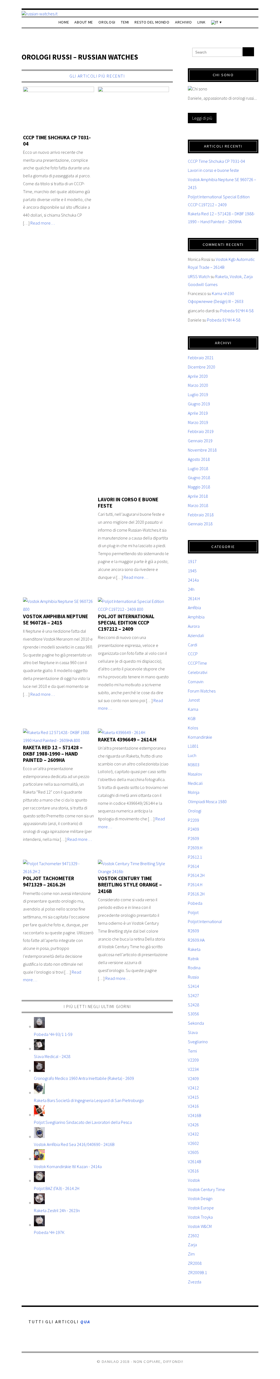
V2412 (193, 1088)
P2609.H (195, 847)
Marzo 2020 (198, 385)
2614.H (194, 598)
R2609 (193, 930)
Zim (191, 1254)
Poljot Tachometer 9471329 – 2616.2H (48, 881)
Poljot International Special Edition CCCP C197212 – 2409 (126, 622)
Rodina (194, 967)
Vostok (194, 1180)
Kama (193, 709)
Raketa (194, 949)
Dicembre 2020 (201, 367)
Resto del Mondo (152, 22)
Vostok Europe (201, 1207)
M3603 (193, 764)
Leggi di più (202, 118)
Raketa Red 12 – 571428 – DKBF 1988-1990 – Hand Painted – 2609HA (53, 753)
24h (191, 589)
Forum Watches (201, 691)
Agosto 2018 (199, 459)
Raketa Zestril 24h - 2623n (57, 1210)
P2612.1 (195, 857)
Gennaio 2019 (200, 440)
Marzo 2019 (198, 422)
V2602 (193, 1143)
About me (83, 22)
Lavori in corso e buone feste (128, 502)
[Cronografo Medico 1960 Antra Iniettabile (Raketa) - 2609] (39, 1070)
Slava (193, 1032)
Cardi (192, 644)
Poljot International (205, 921)
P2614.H (195, 884)
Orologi (106, 22)
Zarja (192, 1244)
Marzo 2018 (198, 505)
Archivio (183, 22)
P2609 (193, 838)
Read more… (42, 223)
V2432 (193, 1134)
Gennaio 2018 (200, 523)
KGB (192, 718)
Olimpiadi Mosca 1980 (207, 801)
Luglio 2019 (198, 394)
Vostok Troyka (200, 1217)
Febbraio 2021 (201, 357)
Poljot (193, 912)
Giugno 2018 (199, 477)
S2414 (193, 986)
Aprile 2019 (198, 413)
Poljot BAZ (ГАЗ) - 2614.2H (56, 1188)
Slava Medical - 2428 (52, 1056)
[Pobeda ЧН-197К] (39, 1224)
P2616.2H (196, 894)
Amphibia (196, 617)
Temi (125, 22)
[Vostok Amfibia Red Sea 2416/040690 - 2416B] (39, 1136)
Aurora (194, 626)
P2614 (193, 866)
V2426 (193, 1124)
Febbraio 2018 (201, 514)
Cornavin (195, 681)
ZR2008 (195, 1263)
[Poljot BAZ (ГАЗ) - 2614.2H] (39, 1180)
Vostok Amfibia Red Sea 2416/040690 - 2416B (74, 1144)
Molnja (193, 792)
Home (64, 22)
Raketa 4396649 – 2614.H (127, 739)
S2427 (193, 995)
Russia (193, 977)
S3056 (193, 1013)
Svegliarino (198, 1041)
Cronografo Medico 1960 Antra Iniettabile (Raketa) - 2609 (84, 1078)
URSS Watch (199, 276)
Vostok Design (200, 1198)
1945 (192, 570)
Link (201, 22)
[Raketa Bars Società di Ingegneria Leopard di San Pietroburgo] (39, 1092)
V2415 (193, 1097)
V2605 (193, 1152)
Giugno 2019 (199, 403)
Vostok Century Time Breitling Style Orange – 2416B (130, 884)
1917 (192, 561)
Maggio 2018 (199, 487)
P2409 (193, 829)
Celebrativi (197, 672)
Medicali (195, 783)
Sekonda (196, 1023)
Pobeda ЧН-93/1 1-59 (53, 1034)
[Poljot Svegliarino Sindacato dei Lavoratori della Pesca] (39, 1114)
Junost (194, 700)
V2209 (193, 1060)
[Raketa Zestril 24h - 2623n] (39, 1202)
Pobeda (195, 903)
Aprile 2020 (198, 376)
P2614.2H (196, 875)
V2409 (193, 1078)
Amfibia (194, 607)
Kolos (193, 727)
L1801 (193, 746)
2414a (193, 580)
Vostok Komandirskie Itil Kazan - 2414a (68, 1166)
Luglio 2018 (198, 468)
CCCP (193, 653)
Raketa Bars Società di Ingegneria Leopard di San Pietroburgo (89, 1100)
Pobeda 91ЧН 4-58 (236, 310)
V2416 (193, 1106)
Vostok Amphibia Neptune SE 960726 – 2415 (55, 619)
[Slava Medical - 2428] (39, 1048)
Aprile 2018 (198, 496)
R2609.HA (196, 940)
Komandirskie (200, 737)
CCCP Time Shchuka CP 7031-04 (57, 140)
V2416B (194, 1115)
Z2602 (193, 1235)
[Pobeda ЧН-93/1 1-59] (39, 1026)
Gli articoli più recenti (97, 76)
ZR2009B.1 (197, 1272)
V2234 (193, 1069)
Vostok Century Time (206, 1189)
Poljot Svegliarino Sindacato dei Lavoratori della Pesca (83, 1122)
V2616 (193, 1171)
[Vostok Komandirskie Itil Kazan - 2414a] (39, 1158)
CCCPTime (197, 663)
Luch (192, 755)
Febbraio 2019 (201, 431)
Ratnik (193, 958)
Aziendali (196, 635)
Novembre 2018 (202, 450)
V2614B (194, 1161)
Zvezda (194, 1281)
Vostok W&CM (200, 1226)
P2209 (193, 820)
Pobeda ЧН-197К (49, 1232)
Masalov (195, 774)
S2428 (193, 1004)
